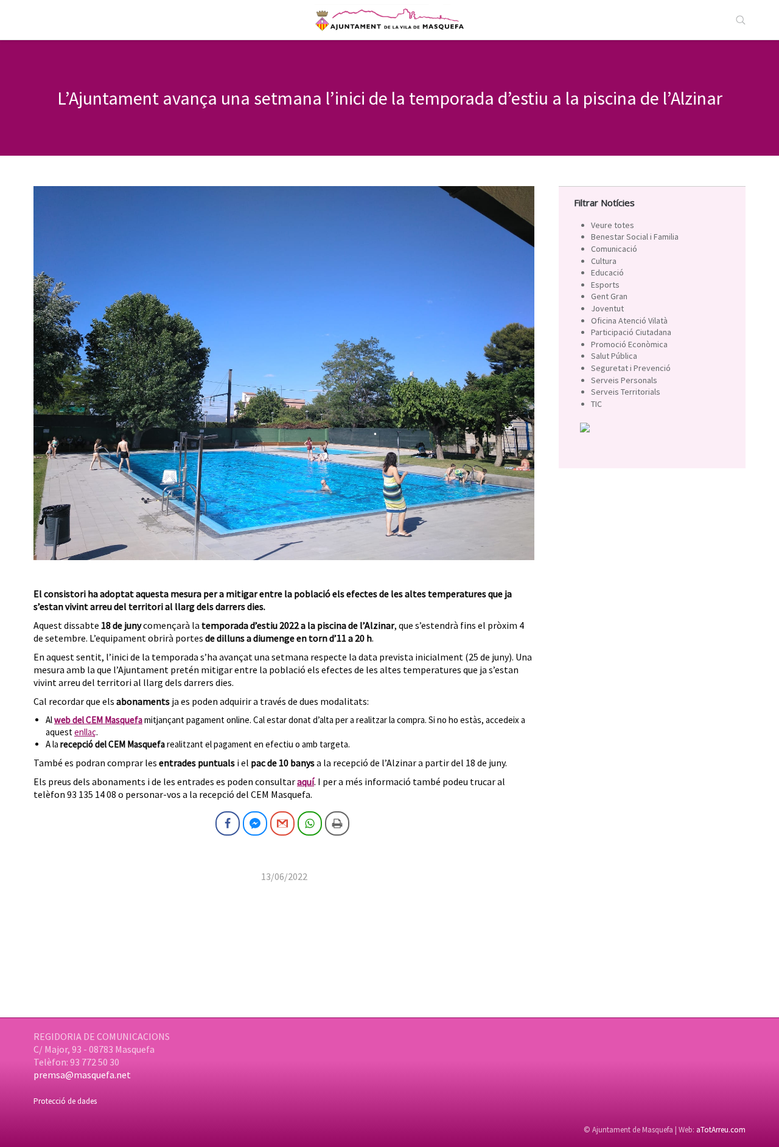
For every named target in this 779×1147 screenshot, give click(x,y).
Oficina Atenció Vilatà (629, 320)
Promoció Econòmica (629, 344)
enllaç (85, 732)
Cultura (604, 260)
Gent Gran (609, 296)
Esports (605, 284)
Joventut (607, 308)
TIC (596, 403)
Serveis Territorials (625, 391)
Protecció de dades (65, 1101)
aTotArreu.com (721, 1129)
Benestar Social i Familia (635, 236)
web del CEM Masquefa (98, 720)
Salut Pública (614, 355)
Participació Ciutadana (631, 332)
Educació (607, 272)
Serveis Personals (624, 380)
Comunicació (614, 248)
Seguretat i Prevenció (631, 367)
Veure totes (612, 225)
